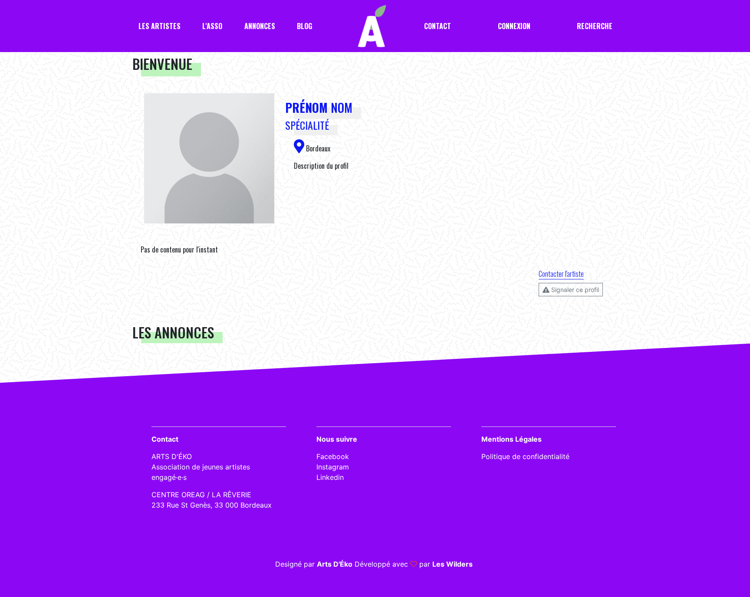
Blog (304, 26)
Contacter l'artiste (561, 274)
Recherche (594, 26)
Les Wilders (452, 564)
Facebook (332, 456)
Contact (437, 26)
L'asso (212, 26)
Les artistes (159, 26)
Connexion (514, 26)
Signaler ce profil (574, 289)
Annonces (259, 26)
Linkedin (330, 477)
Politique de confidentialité (525, 456)
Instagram (332, 467)
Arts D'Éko (334, 564)
